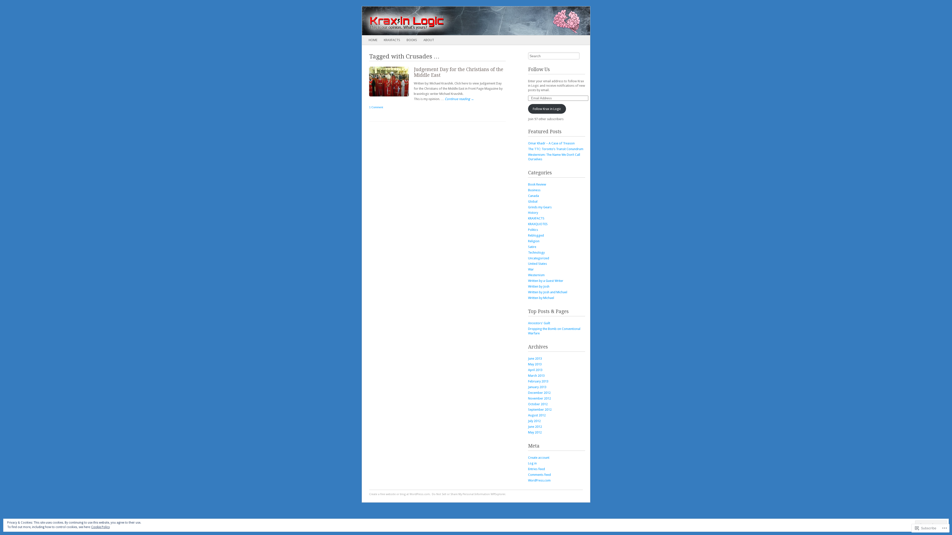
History (533, 212)
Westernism (536, 275)
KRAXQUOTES (538, 224)
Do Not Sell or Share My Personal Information (461, 494)
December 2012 (539, 393)
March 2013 (536, 375)
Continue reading (459, 99)
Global (532, 201)
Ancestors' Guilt (539, 323)
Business (534, 190)
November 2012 (539, 398)
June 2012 (535, 426)
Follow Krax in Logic (547, 109)
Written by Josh (538, 286)
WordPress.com (539, 480)
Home (373, 40)
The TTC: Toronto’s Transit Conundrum (555, 149)
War (531, 269)
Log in (532, 463)
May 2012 (535, 432)
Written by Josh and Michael (547, 292)
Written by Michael (541, 298)
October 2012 (538, 404)
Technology (536, 252)
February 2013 (538, 381)
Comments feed (539, 475)
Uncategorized (538, 258)
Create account (538, 457)
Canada (533, 196)
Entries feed (536, 469)
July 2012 (534, 421)
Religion (533, 241)
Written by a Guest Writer (545, 281)
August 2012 (537, 415)
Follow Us (539, 69)
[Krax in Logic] (453, 20)
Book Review (537, 184)
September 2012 (540, 409)
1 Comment (376, 107)
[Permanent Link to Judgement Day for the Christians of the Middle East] (391, 97)
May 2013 (535, 364)
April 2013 (535, 370)
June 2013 (535, 358)
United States (537, 264)
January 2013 (537, 387)
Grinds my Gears (540, 207)
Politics (533, 230)
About (428, 40)
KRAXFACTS (392, 40)
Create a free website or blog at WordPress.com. (400, 494)
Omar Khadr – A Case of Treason (551, 143)
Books (412, 40)
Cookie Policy (100, 527)
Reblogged (536, 235)
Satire (532, 247)
